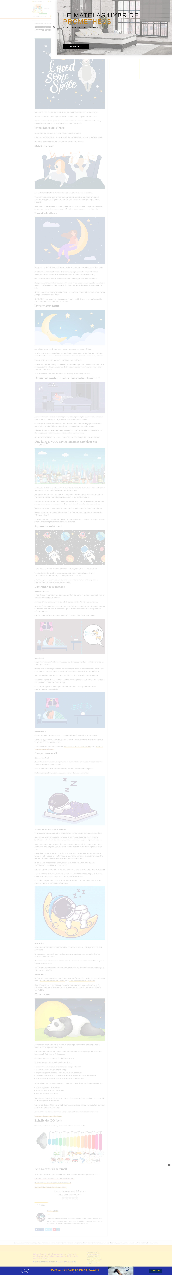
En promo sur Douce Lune (80, 28)
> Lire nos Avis (75, 1272)
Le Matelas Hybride (101, 18)
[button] (76, 46)
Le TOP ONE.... (69, 7)
